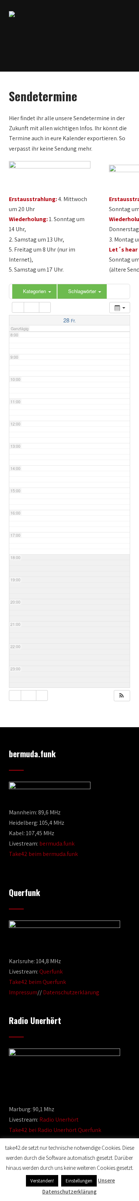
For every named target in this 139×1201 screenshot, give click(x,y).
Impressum (23, 992)
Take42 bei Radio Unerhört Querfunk (55, 1130)
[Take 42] (12, 14)
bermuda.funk (57, 843)
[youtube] (75, 52)
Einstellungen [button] (79, 1181)
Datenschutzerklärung (71, 992)
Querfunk (51, 971)
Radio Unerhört (59, 1119)
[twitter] (62, 52)
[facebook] (50, 52)
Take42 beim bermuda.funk (43, 854)
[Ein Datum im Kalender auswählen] (31, 307)
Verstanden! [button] (42, 1181)
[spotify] (89, 52)
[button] (121, 695)
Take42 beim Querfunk (37, 982)
